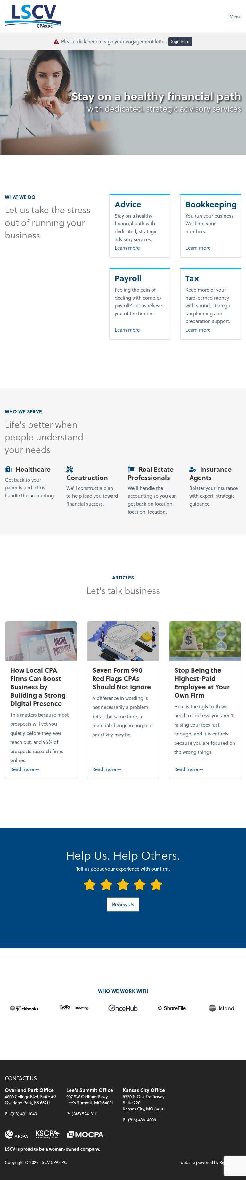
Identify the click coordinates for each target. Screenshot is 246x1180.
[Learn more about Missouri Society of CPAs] (85, 1134)
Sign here (180, 41)
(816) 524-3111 (85, 1113)
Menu (235, 16)
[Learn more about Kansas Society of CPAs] (48, 1134)
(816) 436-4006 (142, 1120)
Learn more (140, 247)
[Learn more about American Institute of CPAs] (17, 1134)
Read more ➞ (40, 769)
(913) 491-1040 (23, 1113)
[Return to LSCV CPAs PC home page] (33, 16)
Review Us (123, 904)
